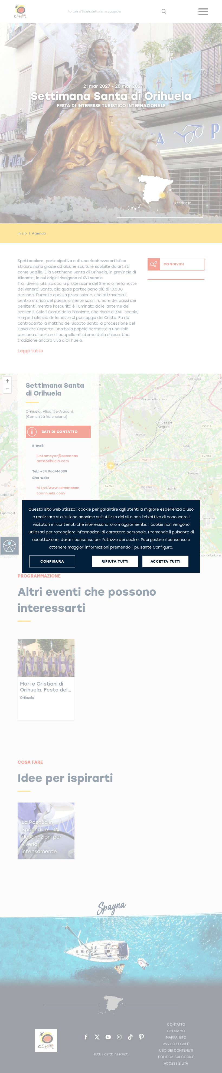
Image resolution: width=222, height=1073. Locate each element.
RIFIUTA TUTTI (115, 561)
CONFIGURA (52, 561)
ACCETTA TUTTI (166, 561)
